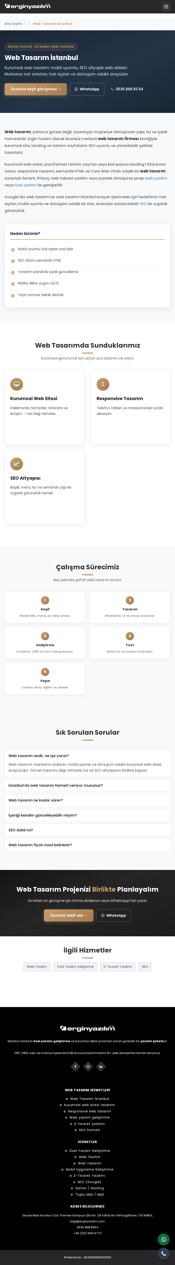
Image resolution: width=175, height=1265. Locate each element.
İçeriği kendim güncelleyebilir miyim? (42, 815)
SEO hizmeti (89, 1130)
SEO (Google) (90, 1182)
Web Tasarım (89, 1163)
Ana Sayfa (13, 23)
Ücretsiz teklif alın (66, 915)
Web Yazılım (37, 966)
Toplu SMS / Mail (89, 1194)
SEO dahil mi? (20, 830)
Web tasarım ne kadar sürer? (35, 800)
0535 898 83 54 (129, 89)
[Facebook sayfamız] (75, 1066)
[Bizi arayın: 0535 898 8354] (164, 1254)
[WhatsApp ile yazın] (164, 1239)
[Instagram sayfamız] (88, 1066)
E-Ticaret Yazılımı (118, 966)
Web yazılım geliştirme (89, 1117)
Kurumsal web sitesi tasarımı (89, 1105)
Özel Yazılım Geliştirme (75, 966)
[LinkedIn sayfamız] (101, 1066)
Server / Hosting (89, 1188)
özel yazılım (26, 185)
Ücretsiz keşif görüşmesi (34, 89)
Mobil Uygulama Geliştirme (89, 1169)
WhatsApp (89, 89)
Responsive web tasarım (89, 1111)
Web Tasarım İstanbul (89, 1098)
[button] (166, 6)
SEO (143, 203)
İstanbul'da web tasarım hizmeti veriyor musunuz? (55, 785)
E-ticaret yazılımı (90, 1124)
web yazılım (156, 178)
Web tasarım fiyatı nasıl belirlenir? (40, 845)
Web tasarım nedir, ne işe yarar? (38, 755)
